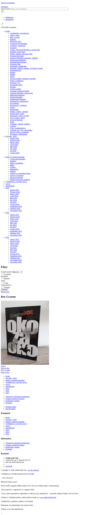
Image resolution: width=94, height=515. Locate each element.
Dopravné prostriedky (18, 60)
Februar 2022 (15, 241)
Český (6, 283)
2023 (7, 213)
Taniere (12, 167)
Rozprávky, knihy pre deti (19, 116)
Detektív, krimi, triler (17, 52)
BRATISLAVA (15, 41)
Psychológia (14, 103)
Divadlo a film (15, 64)
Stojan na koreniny (17, 176)
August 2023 (14, 229)
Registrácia (10, 20)
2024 (7, 188)
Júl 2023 (13, 227)
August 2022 (14, 254)
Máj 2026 (13, 147)
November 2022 (16, 260)
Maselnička (14, 169)
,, (10, 155)
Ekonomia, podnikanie (18, 66)
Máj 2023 (13, 223)
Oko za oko (5, 368)
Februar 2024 (15, 192)
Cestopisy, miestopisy (18, 46)
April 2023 (14, 221)
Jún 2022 (13, 248)
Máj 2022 (13, 250)
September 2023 (16, 231)
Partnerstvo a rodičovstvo (19, 101)
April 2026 (14, 145)
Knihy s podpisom (16, 81)
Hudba (12, 74)
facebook (9, 466)
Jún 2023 (13, 225)
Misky (12, 165)
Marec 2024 (14, 194)
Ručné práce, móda (17, 114)
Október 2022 (15, 258)
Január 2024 (14, 190)
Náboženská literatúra (18, 99)
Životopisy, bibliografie (18, 134)
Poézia (12, 107)
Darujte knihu (10, 409)
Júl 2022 (13, 252)
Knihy (8, 31)
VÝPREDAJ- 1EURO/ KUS (16, 182)
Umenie (13, 126)
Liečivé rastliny (15, 89)
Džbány (13, 171)
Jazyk (3, 281)
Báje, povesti (14, 37)
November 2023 (16, 235)
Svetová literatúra (16, 120)
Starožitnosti (10, 186)
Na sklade (7, 274)
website (36, 470)
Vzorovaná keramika (17, 159)
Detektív (7, 279)
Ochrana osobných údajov (15, 399)
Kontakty (9, 403)
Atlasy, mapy (15, 35)
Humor (12, 72)
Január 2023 (14, 215)
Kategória (4, 276)
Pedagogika (14, 110)
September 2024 (16, 206)
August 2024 (14, 204)
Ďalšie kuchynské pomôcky (20, 180)
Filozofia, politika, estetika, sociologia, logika (26, 68)
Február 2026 (15, 140)
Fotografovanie (15, 70)
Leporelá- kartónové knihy (19, 91)
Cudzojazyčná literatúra (18, 44)
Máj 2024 (13, 198)
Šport (12, 122)
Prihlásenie (9, 17)
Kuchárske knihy (16, 85)
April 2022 (14, 246)
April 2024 (14, 196)
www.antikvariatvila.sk (47, 497)
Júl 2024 (13, 202)
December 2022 (16, 262)
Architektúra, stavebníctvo (19, 33)
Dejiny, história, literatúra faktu (21, 54)
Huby (12, 77)
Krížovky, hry (15, 83)
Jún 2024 (13, 200)
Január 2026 (14, 138)
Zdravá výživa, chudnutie (19, 132)
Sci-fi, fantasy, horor (17, 118)
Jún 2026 (13, 149)
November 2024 (16, 211)
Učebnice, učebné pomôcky (20, 124)
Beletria (13, 39)
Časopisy (13, 48)
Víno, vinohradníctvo (18, 128)
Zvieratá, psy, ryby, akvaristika (21, 130)
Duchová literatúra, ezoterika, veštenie (24, 58)
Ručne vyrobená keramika (15, 157)
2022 (7, 237)
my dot (30, 470)
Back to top (5, 292)
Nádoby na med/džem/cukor (20, 173)
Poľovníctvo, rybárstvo (18, 105)
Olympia (7, 287)
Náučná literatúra (16, 97)
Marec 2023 (14, 219)
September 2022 (16, 256)
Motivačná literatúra (17, 95)
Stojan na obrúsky (16, 178)
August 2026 (14, 153)
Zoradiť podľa (6, 272)
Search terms (6, 9)
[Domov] (4, 7)
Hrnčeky (13, 161)
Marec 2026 (14, 143)
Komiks (13, 87)
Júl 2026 (13, 151)
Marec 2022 (14, 244)
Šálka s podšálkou (16, 163)
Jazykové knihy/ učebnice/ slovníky (23, 79)
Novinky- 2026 (11, 136)
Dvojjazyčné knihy (17, 56)
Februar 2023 (15, 217)
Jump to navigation (8, 3)
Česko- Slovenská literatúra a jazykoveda (25, 50)
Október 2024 (15, 209)
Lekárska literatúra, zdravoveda (21, 93)
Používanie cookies (12, 401)
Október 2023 (15, 233)
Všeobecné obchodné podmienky (18, 397)
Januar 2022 (14, 239)
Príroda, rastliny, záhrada (19, 112)
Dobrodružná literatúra (18, 62)
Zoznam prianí (11, 407)
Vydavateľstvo (6, 285)
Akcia (8, 184)
